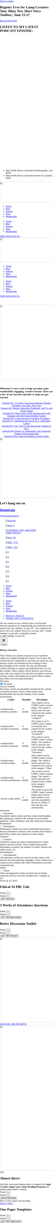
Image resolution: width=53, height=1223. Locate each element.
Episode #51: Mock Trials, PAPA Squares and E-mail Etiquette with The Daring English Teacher (26, 414)
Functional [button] (4, 810)
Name (3, 893)
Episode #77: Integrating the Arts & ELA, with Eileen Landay (27, 422)
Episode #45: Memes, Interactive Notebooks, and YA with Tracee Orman (26, 409)
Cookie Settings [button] (7, 636)
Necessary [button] (4, 681)
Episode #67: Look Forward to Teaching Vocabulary (26, 418)
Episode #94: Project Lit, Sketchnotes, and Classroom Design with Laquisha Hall (26, 432)
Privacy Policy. (6, 1203)
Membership (11, 216)
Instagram (7, 510)
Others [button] (3, 868)
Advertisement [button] (6, 852)
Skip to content (6, 1)
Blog (8, 209)
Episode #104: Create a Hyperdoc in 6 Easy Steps (26, 436)
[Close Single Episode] (22, 55)
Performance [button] (5, 823)
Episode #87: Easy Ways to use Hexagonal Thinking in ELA (26, 427)
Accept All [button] (19, 636)
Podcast (9, 211)
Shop (8, 214)
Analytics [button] (4, 836)
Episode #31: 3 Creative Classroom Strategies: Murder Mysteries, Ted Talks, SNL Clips (26, 404)
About (8, 206)
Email (3, 896)
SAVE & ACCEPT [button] (8, 881)
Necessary (8, 684)
